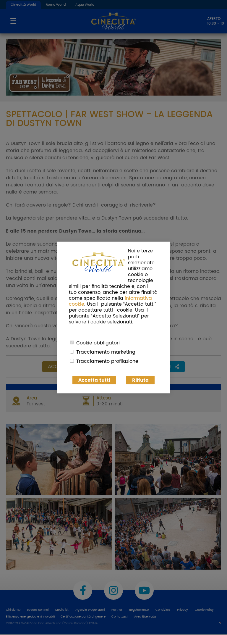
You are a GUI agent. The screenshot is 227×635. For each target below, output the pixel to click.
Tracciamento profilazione (107, 361)
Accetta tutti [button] (94, 380)
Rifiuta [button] (140, 380)
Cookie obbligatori (98, 343)
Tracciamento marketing (105, 352)
